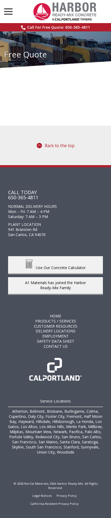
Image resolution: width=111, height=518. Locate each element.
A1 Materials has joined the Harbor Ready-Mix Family (55, 285)
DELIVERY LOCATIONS (55, 331)
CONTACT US (56, 346)
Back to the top (60, 145)
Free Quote (25, 54)
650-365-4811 (23, 197)
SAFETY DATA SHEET (55, 341)
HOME (55, 315)
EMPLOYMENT (55, 336)
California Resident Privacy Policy (54, 504)
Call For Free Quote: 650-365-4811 (58, 27)
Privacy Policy (67, 496)
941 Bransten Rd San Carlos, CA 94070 (27, 232)
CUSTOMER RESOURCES (55, 326)
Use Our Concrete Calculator (59, 267)
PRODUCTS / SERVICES (55, 321)
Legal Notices (42, 496)
